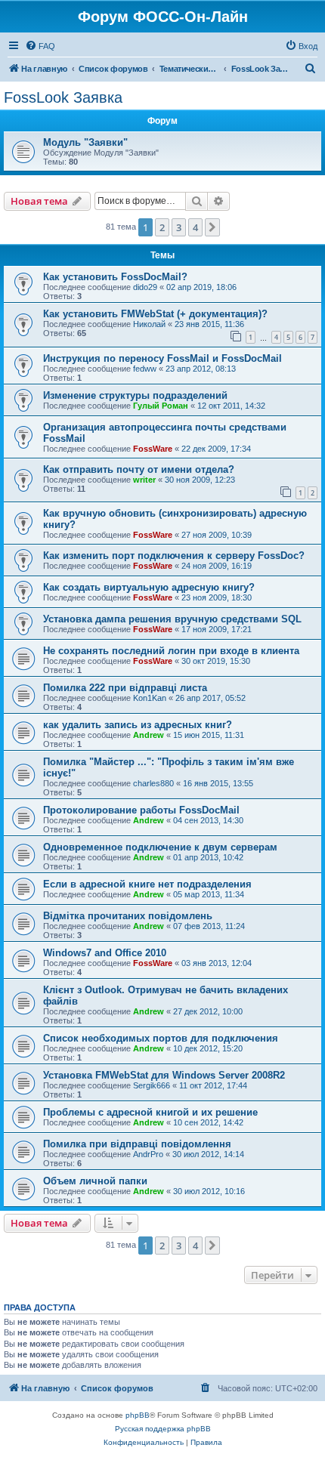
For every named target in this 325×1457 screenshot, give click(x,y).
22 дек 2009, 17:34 (216, 448)
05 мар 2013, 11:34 (208, 894)
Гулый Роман (160, 405)
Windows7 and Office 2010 (104, 952)
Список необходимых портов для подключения (160, 1038)
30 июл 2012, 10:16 (209, 1191)
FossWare (152, 448)
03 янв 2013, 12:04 (216, 963)
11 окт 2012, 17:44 (213, 1085)
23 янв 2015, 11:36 (209, 324)
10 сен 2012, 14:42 (208, 1122)
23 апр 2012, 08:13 (201, 368)
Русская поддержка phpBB (163, 1429)
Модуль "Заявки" (85, 142)
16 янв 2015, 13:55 (218, 783)
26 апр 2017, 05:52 (210, 697)
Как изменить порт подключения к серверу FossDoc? (174, 555)
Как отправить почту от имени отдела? (138, 469)
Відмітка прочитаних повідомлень (127, 915)
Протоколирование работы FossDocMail (141, 810)
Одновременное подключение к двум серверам (160, 847)
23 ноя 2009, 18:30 (216, 597)
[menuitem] (40, 46)
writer (144, 479)
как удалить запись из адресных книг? (137, 724)
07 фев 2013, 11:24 (209, 926)
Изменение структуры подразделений (135, 395)
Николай (149, 324)
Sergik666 (151, 1085)
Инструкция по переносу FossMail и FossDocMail (162, 358)
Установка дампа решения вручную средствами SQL (172, 619)
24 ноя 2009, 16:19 (216, 565)
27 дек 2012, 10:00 (208, 1011)
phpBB (137, 1415)
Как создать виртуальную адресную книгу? (149, 587)
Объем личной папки (95, 1181)
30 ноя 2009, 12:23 (200, 479)
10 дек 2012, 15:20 (208, 1048)
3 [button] (178, 227)
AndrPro (148, 1154)
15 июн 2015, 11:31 (208, 734)
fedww (144, 368)
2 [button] (162, 227)
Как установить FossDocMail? (115, 276)
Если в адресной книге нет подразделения (147, 884)
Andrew (148, 734)
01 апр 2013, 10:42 (208, 857)
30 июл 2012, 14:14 (208, 1154)
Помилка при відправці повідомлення (137, 1144)
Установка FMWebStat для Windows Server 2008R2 (164, 1075)
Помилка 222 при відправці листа (125, 687)
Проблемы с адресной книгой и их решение (150, 1112)
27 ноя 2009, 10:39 (216, 534)
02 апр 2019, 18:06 (201, 287)
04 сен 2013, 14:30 (208, 820)
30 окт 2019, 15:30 (215, 660)
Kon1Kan (149, 697)
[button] (212, 227)
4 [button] (195, 227)
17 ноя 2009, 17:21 (216, 629)
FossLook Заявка (63, 97)
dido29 (145, 287)
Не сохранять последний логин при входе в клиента (171, 650)
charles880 (153, 783)
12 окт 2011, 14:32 (231, 405)
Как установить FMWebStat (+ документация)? (155, 313)
